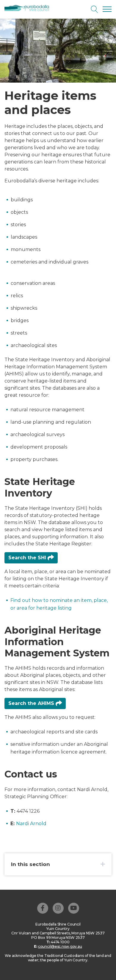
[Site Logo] (29, 8)
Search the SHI (28, 557)
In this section (30, 864)
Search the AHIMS (32, 703)
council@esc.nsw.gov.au (60, 946)
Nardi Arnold (31, 823)
